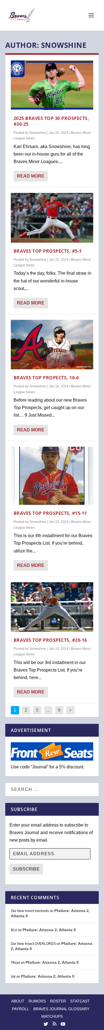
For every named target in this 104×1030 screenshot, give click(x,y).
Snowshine (37, 133)
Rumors (37, 1001)
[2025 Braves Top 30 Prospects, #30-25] (52, 85)
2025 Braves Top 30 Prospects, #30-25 (51, 121)
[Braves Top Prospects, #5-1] (52, 217)
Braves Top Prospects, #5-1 (48, 251)
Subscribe (26, 869)
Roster (58, 1001)
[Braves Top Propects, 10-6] (52, 344)
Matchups (52, 1016)
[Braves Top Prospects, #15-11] (52, 476)
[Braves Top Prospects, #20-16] (52, 607)
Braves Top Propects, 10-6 (46, 378)
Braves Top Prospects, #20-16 (50, 640)
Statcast (80, 1001)
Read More (30, 176)
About (17, 1001)
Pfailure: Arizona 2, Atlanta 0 (49, 930)
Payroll (20, 1009)
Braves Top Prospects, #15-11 (50, 513)
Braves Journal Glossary (61, 1009)
